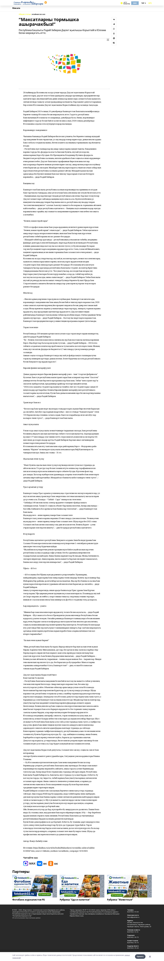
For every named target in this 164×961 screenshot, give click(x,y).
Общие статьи (25, 14)
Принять (140, 956)
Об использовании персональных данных (26, 918)
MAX (135, 3)
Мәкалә (16, 8)
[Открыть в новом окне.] (29, 863)
